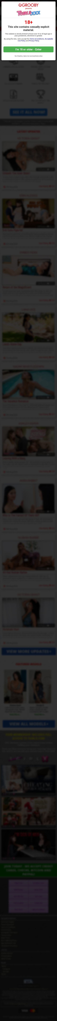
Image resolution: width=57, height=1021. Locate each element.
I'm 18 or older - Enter (29, 49)
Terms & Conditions (37, 39)
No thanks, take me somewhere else (28, 56)
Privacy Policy (34, 41)
